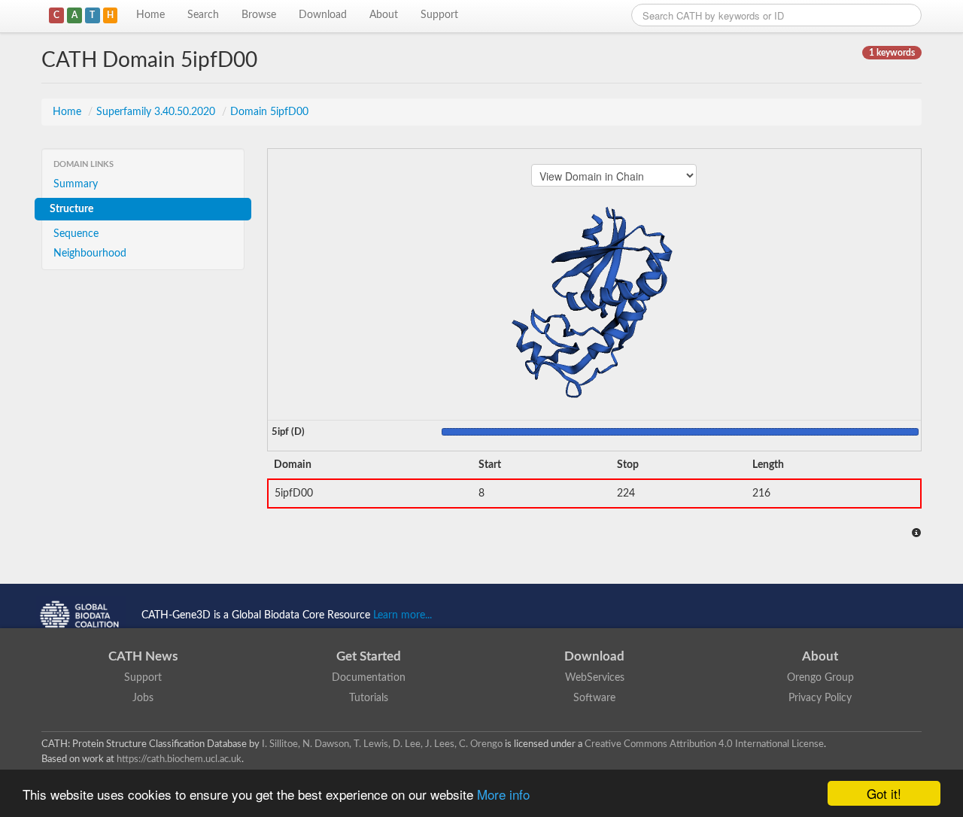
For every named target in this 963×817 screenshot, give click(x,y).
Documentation (369, 678)
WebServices (594, 678)
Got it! (884, 793)
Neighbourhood (89, 253)
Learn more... (402, 615)
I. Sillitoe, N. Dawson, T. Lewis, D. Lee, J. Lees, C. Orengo (382, 744)
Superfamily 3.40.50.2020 (157, 112)
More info (503, 794)
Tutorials (368, 698)
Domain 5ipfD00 (269, 112)
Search (203, 15)
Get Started (368, 656)
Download (323, 15)
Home (150, 15)
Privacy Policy (820, 698)
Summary (75, 184)
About (383, 15)
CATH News (143, 656)
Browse (259, 15)
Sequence (76, 234)
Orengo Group (820, 678)
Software (594, 698)
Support (439, 15)
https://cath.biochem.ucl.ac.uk (179, 759)
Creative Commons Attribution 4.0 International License (704, 744)
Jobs (142, 698)
